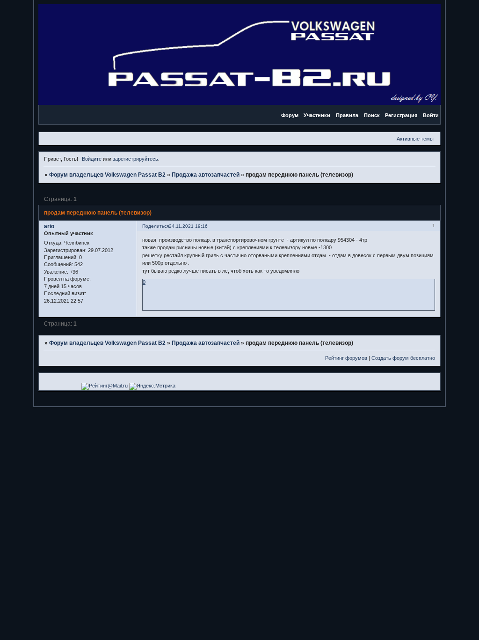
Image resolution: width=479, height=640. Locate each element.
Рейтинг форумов (346, 358)
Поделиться (155, 226)
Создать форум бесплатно (403, 358)
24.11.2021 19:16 (188, 226)
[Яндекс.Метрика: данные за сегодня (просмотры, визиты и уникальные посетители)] (152, 386)
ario (49, 226)
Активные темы (415, 138)
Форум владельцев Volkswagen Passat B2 (107, 174)
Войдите (92, 159)
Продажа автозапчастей (206, 174)
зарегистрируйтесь (135, 159)
